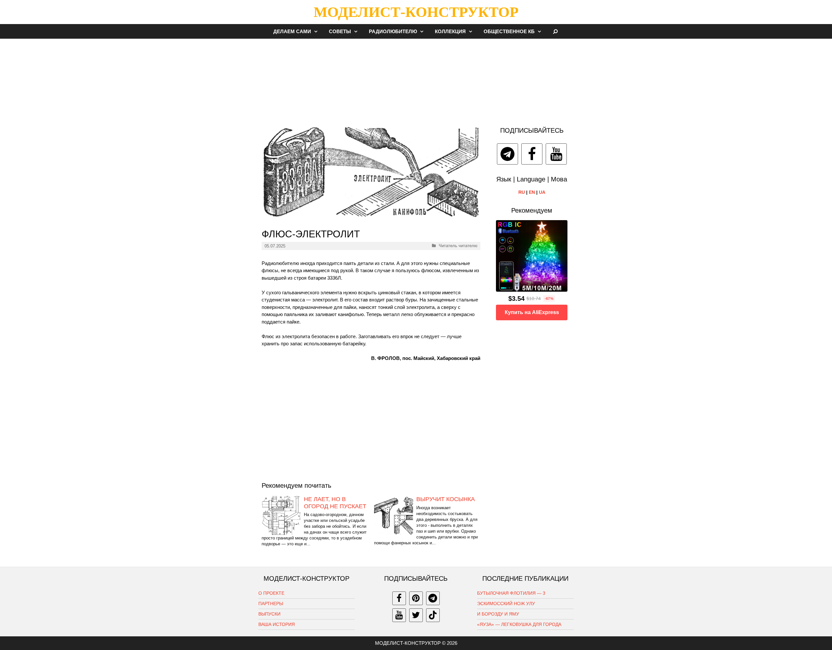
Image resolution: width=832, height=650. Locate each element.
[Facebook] (531, 154)
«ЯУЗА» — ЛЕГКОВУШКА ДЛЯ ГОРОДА (519, 624)
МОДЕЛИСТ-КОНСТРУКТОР (416, 12)
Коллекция (450, 31)
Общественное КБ (509, 31)
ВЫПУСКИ (269, 614)
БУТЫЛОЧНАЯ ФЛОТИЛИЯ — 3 (511, 593)
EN (532, 192)
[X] (416, 615)
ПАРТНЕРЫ (270, 603)
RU (521, 192)
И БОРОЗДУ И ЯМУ (498, 614)
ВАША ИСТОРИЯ (276, 624)
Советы (340, 31)
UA (542, 192)
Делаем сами (292, 31)
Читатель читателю (458, 245)
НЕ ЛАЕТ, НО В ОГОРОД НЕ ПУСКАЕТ (335, 503)
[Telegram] (507, 154)
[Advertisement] (416, 79)
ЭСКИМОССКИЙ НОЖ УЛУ (506, 603)
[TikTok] (433, 615)
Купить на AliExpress (532, 312)
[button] (317, 31)
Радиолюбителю (393, 31)
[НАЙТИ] (556, 31)
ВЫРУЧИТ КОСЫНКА (445, 499)
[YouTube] (556, 154)
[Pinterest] (416, 598)
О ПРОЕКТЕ (271, 593)
